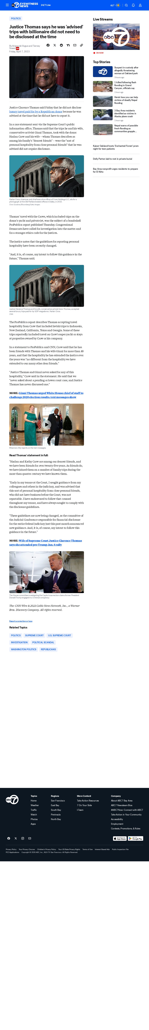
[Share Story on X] (54, 45)
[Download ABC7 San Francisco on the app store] (120, 838)
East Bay (55, 805)
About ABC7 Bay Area (121, 801)
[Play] (116, 37)
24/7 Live (46, 5)
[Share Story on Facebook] (48, 45)
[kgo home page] (12, 799)
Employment (117, 824)
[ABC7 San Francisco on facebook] (9, 838)
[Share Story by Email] (74, 45)
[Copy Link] (81, 45)
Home (34, 801)
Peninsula (55, 815)
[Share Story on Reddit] (61, 45)
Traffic (34, 810)
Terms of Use (88, 849)
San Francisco (58, 801)
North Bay (56, 819)
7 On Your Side (84, 805)
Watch (34, 815)
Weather (35, 805)
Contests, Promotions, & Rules (125, 828)
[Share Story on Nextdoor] (68, 45)
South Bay (56, 810)
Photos (34, 819)
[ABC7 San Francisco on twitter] (16, 838)
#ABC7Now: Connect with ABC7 (127, 810)
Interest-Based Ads (102, 849)
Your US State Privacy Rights (69, 849)
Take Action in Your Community (126, 815)
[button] (7, 5)
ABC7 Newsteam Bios (121, 805)
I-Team (80, 810)
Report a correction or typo (20, 621)
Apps (33, 824)
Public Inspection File (120, 849)
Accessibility (117, 819)
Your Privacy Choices (27, 849)
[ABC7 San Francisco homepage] (24, 5)
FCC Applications (12, 852)
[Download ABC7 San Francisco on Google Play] (135, 838)
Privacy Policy (11, 849)
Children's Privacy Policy (46, 849)
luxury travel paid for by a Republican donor (35, 111)
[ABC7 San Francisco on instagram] (23, 838)
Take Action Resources (88, 801)
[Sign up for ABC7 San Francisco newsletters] (30, 838)
